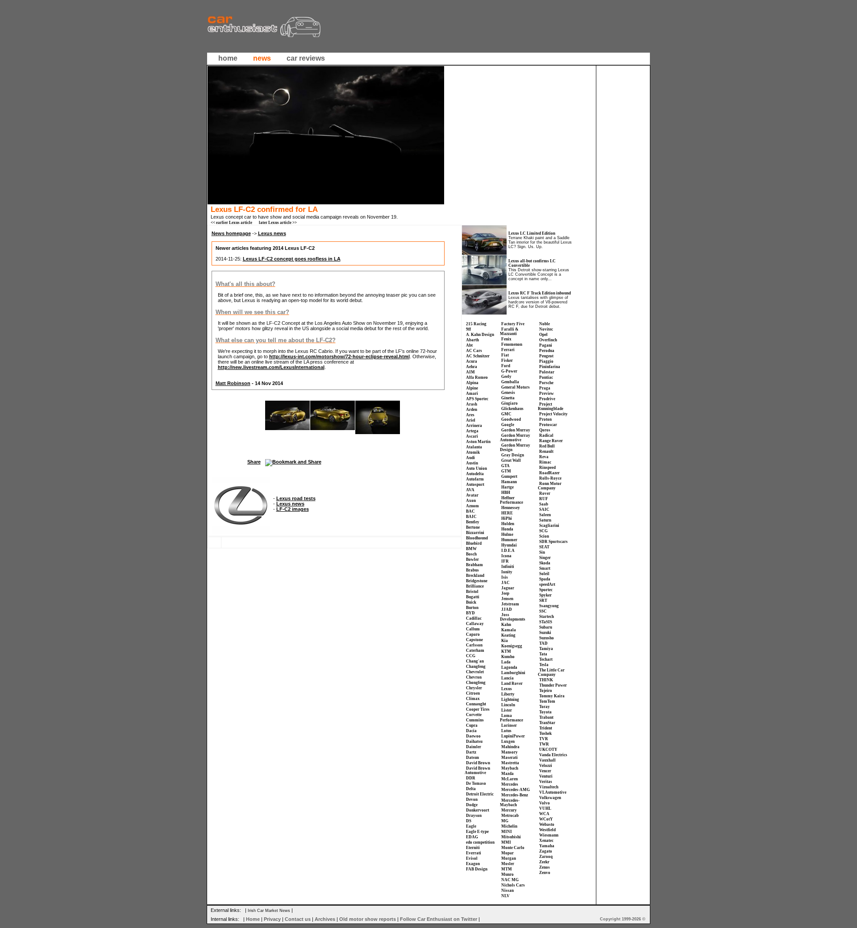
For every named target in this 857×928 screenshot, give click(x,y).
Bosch (471, 554)
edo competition (480, 842)
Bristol (472, 591)
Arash (471, 404)
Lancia (507, 678)
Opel (543, 334)
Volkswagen (550, 797)
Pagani (545, 345)
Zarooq (546, 856)
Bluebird (474, 543)
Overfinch (548, 340)
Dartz (471, 752)
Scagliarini (549, 525)
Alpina (472, 383)
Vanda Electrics (553, 755)
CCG (470, 656)
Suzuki (545, 632)
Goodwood (511, 419)
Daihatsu (474, 741)
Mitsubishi (511, 837)
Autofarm (475, 479)
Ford (505, 366)
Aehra (471, 367)
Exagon (473, 864)
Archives (325, 919)
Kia (504, 640)
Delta (471, 789)
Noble (544, 324)
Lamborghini (513, 673)
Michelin (509, 826)
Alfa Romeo (477, 377)
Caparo (473, 634)
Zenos (544, 867)
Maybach (509, 768)
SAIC (544, 509)
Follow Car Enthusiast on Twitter (438, 919)
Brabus (472, 570)
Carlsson (474, 645)
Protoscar (548, 425)
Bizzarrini (475, 532)
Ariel (470, 420)
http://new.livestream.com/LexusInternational (271, 367)
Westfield (547, 830)
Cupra (472, 725)
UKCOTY (548, 749)
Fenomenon (511, 344)
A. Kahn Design (480, 334)
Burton (472, 607)
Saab (543, 504)
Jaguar (507, 588)
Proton (545, 419)
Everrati (473, 853)
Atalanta (474, 447)
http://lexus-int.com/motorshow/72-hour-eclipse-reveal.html (339, 356)
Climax (473, 698)
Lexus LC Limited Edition (531, 233)
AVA (470, 490)
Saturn (545, 520)
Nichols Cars (513, 885)
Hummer (509, 540)
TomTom (547, 701)
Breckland (475, 575)
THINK (546, 680)
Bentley (472, 522)
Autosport (475, 484)
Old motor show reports (367, 919)
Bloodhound (477, 538)
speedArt (547, 584)
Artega (472, 431)
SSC (543, 611)
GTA (505, 466)
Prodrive (547, 399)
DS (468, 821)
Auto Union (476, 468)
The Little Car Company (551, 672)
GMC (506, 414)
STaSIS (545, 622)
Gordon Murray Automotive (515, 437)
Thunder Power (553, 685)
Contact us (298, 919)
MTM (506, 869)
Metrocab (510, 815)
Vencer (545, 771)
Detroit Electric (480, 794)
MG (504, 821)
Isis (504, 577)
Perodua (546, 350)
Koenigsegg (511, 646)
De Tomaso (476, 783)
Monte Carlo (512, 847)
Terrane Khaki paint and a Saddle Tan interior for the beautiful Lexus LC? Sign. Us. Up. (540, 242)
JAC (505, 582)
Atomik (473, 452)
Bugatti (472, 597)
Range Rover (551, 441)
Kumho (508, 657)
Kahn (506, 624)
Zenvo (544, 872)
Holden (507, 524)
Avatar (472, 495)
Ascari (472, 436)
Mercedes (509, 784)
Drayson (474, 815)
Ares (470, 415)
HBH (505, 492)
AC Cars (474, 350)
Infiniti (507, 566)
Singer (545, 557)
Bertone (473, 527)
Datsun (472, 757)
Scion (544, 536)
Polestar (546, 372)
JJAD (506, 609)
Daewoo (473, 736)
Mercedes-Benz (514, 795)
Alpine (472, 388)
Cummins (475, 720)
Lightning (510, 699)
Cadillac (474, 618)
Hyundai (509, 545)
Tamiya (546, 648)
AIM (470, 372)
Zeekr (544, 862)
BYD (470, 613)
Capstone (474, 640)
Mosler (507, 864)
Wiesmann (548, 835)
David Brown (478, 763)
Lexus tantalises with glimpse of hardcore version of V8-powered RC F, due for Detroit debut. (538, 302)
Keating (508, 635)
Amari (472, 393)
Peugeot (546, 356)
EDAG (472, 837)
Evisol (472, 858)
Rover (544, 493)
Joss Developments (512, 617)
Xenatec (546, 840)
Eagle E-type (477, 831)
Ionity (506, 572)
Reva (544, 457)
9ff (468, 329)
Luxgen (508, 741)
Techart (546, 659)
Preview (546, 393)
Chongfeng (476, 682)
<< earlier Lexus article (231, 222)
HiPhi (506, 518)
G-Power (509, 371)
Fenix (506, 339)
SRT (543, 600)
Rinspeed (547, 467)
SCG (543, 531)
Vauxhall (547, 760)
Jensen (507, 599)
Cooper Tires (478, 709)
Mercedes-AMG (515, 789)
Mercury (509, 810)
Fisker (507, 360)
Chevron (474, 677)
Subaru (545, 627)
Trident (545, 728)
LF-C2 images (292, 509)
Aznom (472, 506)
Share (254, 461)
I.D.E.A (508, 550)
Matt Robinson (233, 383)
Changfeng (476, 666)
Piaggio (546, 361)
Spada (544, 579)
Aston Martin (478, 441)
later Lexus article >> (278, 222)
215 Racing (476, 324)
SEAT (544, 547)
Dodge (472, 805)
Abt (469, 345)
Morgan (508, 858)
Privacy (272, 919)
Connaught (476, 704)
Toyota (545, 712)
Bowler (472, 559)
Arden (471, 409)
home (227, 58)
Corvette (474, 715)
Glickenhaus (512, 408)
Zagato (545, 851)
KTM (506, 651)
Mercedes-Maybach (510, 802)
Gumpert (509, 476)
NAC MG (510, 880)
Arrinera (474, 425)
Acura (471, 361)
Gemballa (510, 382)
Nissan (507, 890)
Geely (506, 376)
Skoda (544, 563)
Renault (546, 451)
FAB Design (476, 869)
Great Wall (511, 460)
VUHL (545, 808)
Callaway (475, 623)
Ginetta (508, 398)
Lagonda (509, 667)
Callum (473, 629)
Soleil (544, 574)
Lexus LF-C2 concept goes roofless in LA (292, 258)
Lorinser (509, 725)
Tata (543, 654)
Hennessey (510, 507)
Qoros (544, 430)
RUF (543, 499)
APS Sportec (477, 399)
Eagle (471, 826)
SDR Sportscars (553, 541)
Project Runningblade (550, 406)
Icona (506, 556)
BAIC (471, 516)
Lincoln (508, 705)
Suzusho (546, 638)
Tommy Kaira (552, 696)
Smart (544, 568)
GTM (506, 471)
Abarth (472, 340)
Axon (471, 500)
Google (507, 425)
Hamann (509, 482)
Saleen (545, 515)
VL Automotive (552, 792)
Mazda (507, 773)
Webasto (546, 824)
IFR (505, 561)
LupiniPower (513, 736)
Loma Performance (511, 717)
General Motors (515, 387)
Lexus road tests (296, 498)
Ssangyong (549, 606)
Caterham (475, 650)
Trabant (546, 717)
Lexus (506, 689)
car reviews (306, 58)
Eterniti (473, 847)
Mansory (509, 752)
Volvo (544, 803)
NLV (505, 896)
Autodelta (475, 474)
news (262, 58)
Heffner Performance (511, 500)
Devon (472, 799)
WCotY (546, 819)
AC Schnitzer (478, 356)
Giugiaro (509, 403)
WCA (544, 814)
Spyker (545, 595)
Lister (506, 710)
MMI (506, 842)
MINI (506, 831)
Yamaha (546, 846)
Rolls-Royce (550, 478)
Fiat (505, 355)
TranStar (547, 723)
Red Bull (547, 446)
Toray (544, 706)
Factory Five (512, 324)
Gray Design (512, 455)
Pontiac (546, 377)
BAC (470, 511)
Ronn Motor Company (550, 485)
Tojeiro (545, 690)
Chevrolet (475, 672)
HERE (507, 513)
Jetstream (510, 604)
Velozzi (545, 765)
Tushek (545, 733)
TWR (544, 744)
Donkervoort (477, 810)
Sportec (546, 590)
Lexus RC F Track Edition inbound (539, 293)
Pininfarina (549, 367)
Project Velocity (553, 414)
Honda (507, 529)
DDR (470, 778)
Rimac (545, 462)
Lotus (506, 731)
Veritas (545, 781)
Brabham (474, 565)
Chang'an (475, 661)
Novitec (546, 329)
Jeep (505, 593)
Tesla (544, 665)
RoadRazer (549, 473)
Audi (470, 458)
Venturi (546, 776)
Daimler (473, 747)
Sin (542, 552)
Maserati (509, 757)
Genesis (508, 392)
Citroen (473, 693)
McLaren (509, 779)
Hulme (507, 534)
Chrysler (474, 688)
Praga (544, 388)
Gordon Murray (515, 430)
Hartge (507, 487)
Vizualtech (548, 787)
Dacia (471, 731)
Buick (471, 602)
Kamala (508, 630)
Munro (507, 874)
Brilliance (475, 586)
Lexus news (272, 233)
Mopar (507, 853)
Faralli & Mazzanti (509, 331)
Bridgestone (476, 581)
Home (253, 919)
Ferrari (508, 350)
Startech (546, 616)
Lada (506, 662)
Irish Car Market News (269, 910)
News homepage (231, 233)
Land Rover (512, 683)
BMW (471, 549)
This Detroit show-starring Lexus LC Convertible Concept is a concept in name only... (538, 274)
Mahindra (510, 747)
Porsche (546, 383)
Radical (546, 435)
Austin (472, 463)
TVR (543, 739)
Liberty (508, 694)
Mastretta (510, 763)
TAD (543, 643)
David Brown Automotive (477, 770)
